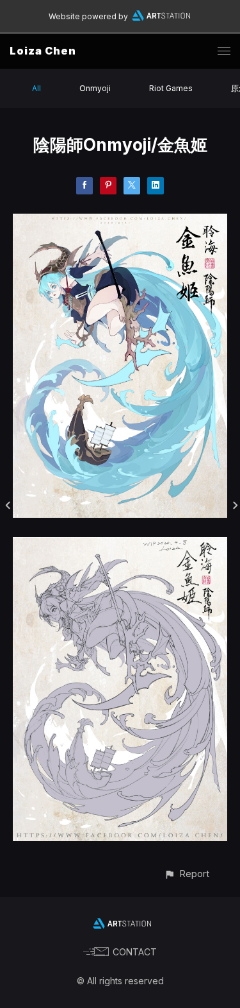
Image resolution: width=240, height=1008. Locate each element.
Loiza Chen (43, 50)
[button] (186, 873)
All (36, 88)
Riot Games (171, 88)
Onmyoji (95, 88)
